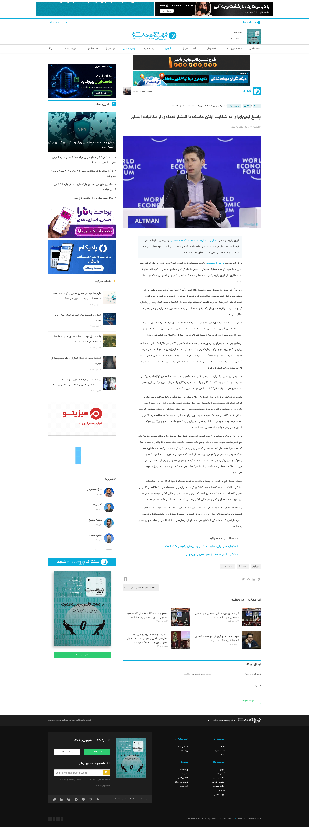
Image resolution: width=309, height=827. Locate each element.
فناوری (247, 90)
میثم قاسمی (95, 535)
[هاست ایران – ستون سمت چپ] (82, 81)
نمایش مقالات (67, 752)
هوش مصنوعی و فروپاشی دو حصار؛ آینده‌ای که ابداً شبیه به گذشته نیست (217, 639)
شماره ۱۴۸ (238, 32)
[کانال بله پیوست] (95, 9)
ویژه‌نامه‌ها (184, 769)
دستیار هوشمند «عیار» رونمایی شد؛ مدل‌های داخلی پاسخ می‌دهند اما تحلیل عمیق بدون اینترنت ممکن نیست (147, 639)
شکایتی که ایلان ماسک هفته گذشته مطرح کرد (193, 241)
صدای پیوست (182, 746)
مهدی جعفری (142, 91)
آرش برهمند (96, 505)
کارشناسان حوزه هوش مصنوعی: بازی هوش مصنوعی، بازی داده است (217, 616)
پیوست (256, 105)
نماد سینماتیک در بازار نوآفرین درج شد (93, 198)
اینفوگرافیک (183, 755)
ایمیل (258, 686)
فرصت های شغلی (181, 782)
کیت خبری (184, 786)
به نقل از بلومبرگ (215, 263)
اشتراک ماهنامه (235, 39)
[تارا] (82, 221)
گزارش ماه (220, 773)
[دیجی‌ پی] (214, 9)
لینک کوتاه (133, 587)
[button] (50, 49)
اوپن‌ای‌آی (255, 566)
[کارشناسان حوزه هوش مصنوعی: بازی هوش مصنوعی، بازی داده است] (251, 626)
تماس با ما (184, 773)
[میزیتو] (82, 419)
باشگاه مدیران (219, 778)
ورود (67, 22)
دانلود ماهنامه (97, 752)
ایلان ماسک (242, 566)
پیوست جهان (219, 794)
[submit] (106, 772)
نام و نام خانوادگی (253, 674)
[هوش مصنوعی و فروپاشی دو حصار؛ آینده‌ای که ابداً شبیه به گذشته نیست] (251, 649)
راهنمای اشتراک (249, 22)
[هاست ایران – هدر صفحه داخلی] (191, 78)
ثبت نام (53, 22)
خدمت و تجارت (218, 782)
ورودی (222, 769)
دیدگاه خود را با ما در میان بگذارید (197, 674)
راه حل (222, 790)
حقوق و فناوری (219, 786)
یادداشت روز (220, 750)
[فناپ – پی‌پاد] (82, 257)
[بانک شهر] (191, 62)
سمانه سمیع (95, 520)
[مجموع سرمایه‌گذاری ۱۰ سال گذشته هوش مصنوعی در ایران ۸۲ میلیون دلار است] (180, 626)
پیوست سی (183, 750)
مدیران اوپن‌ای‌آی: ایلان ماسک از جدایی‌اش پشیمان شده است (200, 546)
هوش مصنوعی (234, 105)
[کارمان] (82, 455)
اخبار (223, 746)
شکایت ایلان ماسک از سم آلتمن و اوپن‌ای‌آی (211, 554)
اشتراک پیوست (82, 655)
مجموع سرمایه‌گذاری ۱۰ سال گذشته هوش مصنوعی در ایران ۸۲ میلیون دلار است (146, 616)
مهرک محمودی (94, 489)
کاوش (222, 755)
